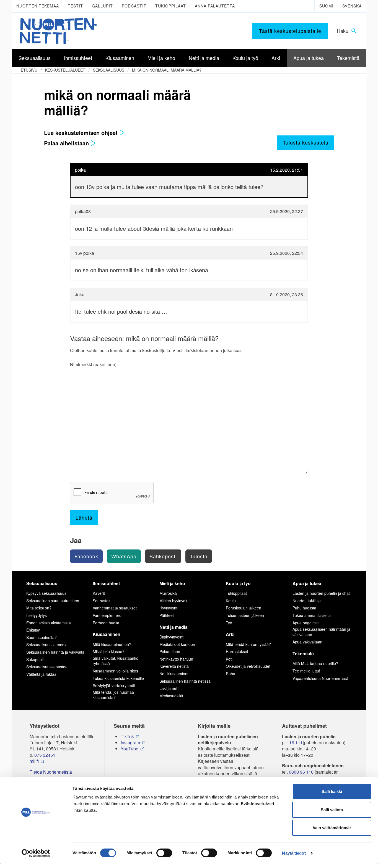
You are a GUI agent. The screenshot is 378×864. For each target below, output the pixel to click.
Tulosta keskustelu (305, 142)
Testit (75, 6)
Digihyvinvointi (171, 637)
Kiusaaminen (106, 634)
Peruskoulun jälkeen (243, 608)
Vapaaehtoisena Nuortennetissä (320, 678)
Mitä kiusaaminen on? (112, 644)
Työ (229, 622)
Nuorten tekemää (37, 6)
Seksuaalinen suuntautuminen (52, 600)
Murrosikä (168, 593)
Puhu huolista (304, 608)
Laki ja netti (169, 688)
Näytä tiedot (293, 853)
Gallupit (102, 6)
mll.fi (34, 761)
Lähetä (84, 517)
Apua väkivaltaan (307, 642)
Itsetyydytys (36, 615)
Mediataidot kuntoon (177, 644)
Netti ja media (173, 627)
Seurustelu (102, 600)
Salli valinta (332, 809)
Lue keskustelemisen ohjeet (81, 133)
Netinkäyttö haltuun (176, 659)
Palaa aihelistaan (67, 143)
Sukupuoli (34, 659)
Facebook (86, 556)
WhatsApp (123, 556)
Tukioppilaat (170, 6)
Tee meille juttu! (306, 671)
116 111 (295, 743)
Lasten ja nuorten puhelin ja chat (321, 593)
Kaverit (99, 593)
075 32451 (44, 755)
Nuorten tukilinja (306, 600)
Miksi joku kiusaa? (109, 651)
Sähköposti (163, 556)
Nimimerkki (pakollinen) (93, 365)
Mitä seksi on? (38, 608)
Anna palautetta (215, 6)
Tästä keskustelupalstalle (290, 30)
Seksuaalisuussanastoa (47, 666)
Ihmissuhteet (106, 583)
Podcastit (134, 6)
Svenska (352, 6)
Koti (229, 659)
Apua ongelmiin (306, 622)
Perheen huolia (106, 622)
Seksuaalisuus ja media (47, 644)
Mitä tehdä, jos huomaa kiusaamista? (113, 694)
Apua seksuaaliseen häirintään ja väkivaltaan (321, 631)
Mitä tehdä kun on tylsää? (248, 644)
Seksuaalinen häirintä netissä (185, 681)
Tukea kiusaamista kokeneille (118, 678)
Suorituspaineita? (41, 637)
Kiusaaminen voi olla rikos (115, 671)
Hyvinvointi (168, 608)
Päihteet (166, 615)
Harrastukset (237, 651)
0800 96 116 (301, 772)
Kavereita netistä (174, 666)
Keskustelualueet (65, 70)
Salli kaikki (332, 791)
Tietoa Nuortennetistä (51, 772)
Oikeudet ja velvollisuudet (248, 666)
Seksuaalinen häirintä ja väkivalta (55, 652)
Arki (230, 634)
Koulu (231, 600)
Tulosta (199, 556)
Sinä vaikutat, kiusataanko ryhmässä (115, 660)
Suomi (326, 6)
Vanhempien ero (107, 615)
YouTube (129, 749)
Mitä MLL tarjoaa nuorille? (315, 663)
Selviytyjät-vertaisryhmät (114, 685)
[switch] (164, 853)
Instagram (130, 743)
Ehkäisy (33, 630)
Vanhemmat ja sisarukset (115, 608)
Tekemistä (303, 653)
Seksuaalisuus (108, 70)
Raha (230, 673)
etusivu (29, 70)
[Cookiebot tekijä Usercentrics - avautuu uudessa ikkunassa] (36, 853)
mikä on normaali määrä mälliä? (166, 70)
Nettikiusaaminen (174, 673)
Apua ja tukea (306, 583)
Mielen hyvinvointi (174, 600)
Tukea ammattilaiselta (311, 615)
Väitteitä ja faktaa (41, 674)
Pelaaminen (169, 651)
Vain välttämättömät (332, 827)
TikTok (127, 737)
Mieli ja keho (172, 583)
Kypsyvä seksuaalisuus (46, 593)
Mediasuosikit (171, 695)
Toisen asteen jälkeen (245, 615)
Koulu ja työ (238, 583)
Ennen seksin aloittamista (48, 622)
